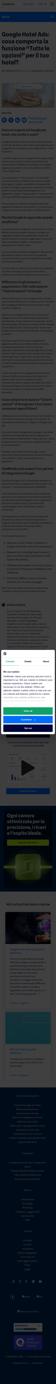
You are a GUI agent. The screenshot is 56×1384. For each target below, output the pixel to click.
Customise (26, 719)
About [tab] (46, 661)
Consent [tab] (10, 661)
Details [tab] (28, 661)
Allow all (28, 711)
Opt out (28, 728)
